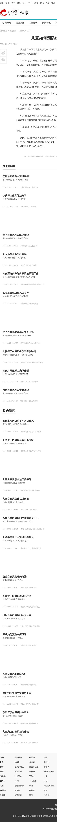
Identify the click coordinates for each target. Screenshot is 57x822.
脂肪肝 (46, 762)
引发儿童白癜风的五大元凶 (17, 615)
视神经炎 (18, 757)
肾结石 (32, 762)
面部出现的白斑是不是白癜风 (18, 420)
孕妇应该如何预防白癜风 (16, 712)
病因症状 (33, 23)
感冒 (45, 757)
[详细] (25, 180)
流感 (31, 786)
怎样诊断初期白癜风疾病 (16, 176)
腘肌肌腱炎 (19, 767)
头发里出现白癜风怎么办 (16, 292)
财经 (19, 3)
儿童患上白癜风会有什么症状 (18, 440)
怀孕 (45, 781)
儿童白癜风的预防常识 (15, 673)
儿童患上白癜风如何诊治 (16, 731)
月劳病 (17, 781)
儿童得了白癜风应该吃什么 (17, 596)
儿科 (2, 786)
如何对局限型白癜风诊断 (16, 370)
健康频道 (3, 31)
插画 (53, 3)
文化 (42, 3)
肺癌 (31, 795)
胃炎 (45, 790)
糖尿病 (32, 757)
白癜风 (22, 31)
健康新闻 (6, 23)
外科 (2, 762)
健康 (24, 12)
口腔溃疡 (18, 776)
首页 (2, 3)
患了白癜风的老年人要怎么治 (18, 332)
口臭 (45, 776)
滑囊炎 (46, 767)
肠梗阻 (17, 762)
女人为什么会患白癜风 (15, 254)
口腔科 (3, 776)
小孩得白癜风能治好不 (15, 195)
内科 (2, 757)
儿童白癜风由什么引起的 (16, 498)
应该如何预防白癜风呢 (15, 634)
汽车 (30, 3)
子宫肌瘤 (33, 781)
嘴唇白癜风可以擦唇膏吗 (16, 390)
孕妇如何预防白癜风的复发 (17, 693)
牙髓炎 (32, 776)
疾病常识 (46, 23)
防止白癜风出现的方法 (15, 576)
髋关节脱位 (33, 767)
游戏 (36, 3)
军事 (13, 3)
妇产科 (3, 781)
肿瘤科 (3, 795)
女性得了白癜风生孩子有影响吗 (19, 351)
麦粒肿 (32, 771)
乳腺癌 (46, 795)
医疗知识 (13, 31)
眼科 (2, 771)
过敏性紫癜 (19, 786)
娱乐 (25, 3)
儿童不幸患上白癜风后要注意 (18, 537)
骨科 (2, 767)
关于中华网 (47, 809)
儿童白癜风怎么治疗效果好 (17, 479)
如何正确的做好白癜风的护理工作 (20, 273)
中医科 (3, 790)
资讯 (7, 3)
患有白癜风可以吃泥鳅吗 (16, 235)
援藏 (47, 3)
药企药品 (20, 23)
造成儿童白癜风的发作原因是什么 (20, 518)
